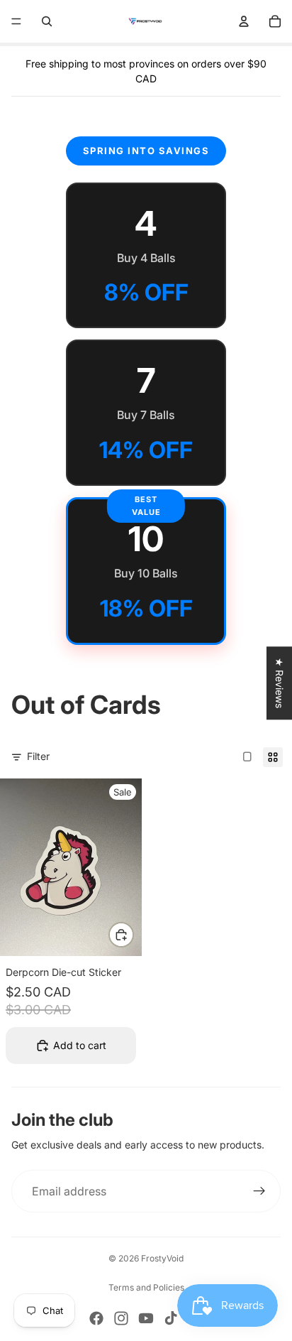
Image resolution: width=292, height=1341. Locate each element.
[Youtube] (146, 1318)
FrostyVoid (162, 1258)
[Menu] (16, 21)
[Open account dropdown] (243, 21)
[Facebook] (96, 1318)
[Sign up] (259, 1191)
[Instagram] (121, 1318)
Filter (38, 756)
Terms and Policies (146, 1287)
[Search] (46, 21)
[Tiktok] (170, 1318)
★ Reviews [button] (280, 683)
